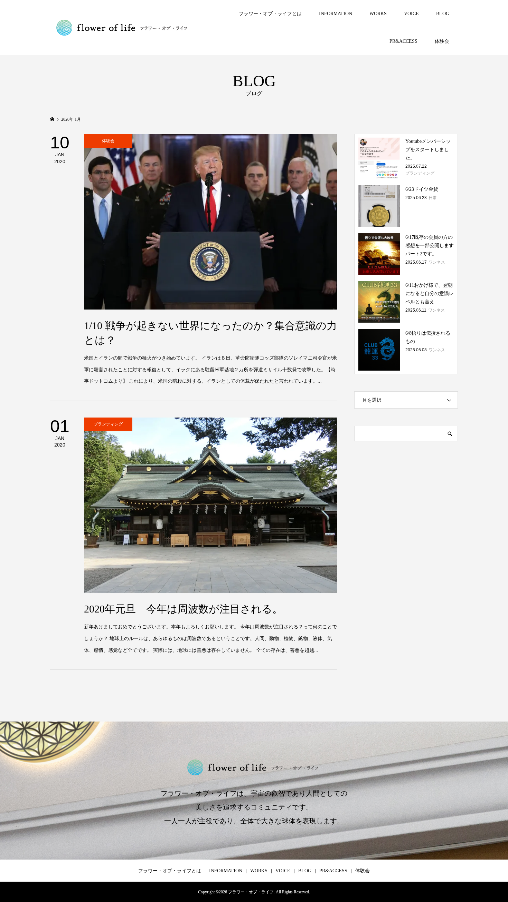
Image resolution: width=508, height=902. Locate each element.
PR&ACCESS (403, 41)
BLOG (442, 13)
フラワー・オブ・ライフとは (270, 13)
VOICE (411, 13)
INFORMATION (335, 13)
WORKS (378, 13)
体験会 (442, 41)
